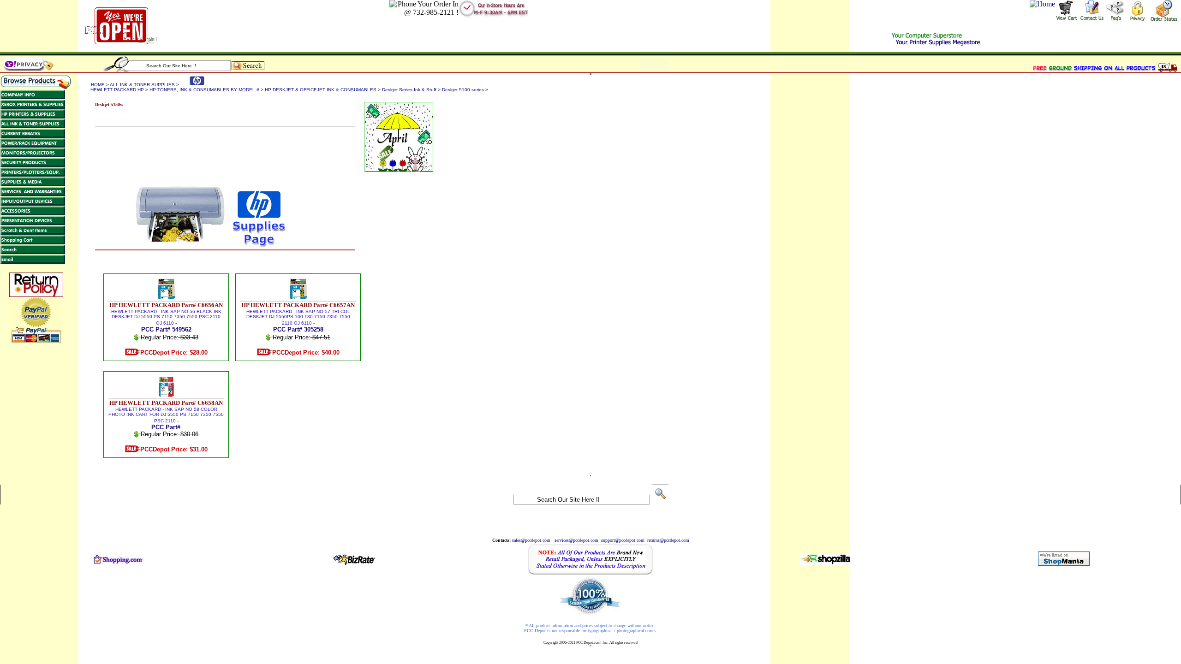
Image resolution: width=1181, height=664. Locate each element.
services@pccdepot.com (576, 540)
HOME (98, 84)
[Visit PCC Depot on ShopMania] (1064, 563)
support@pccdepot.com (622, 540)
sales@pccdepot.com (531, 540)
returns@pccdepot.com (668, 540)
